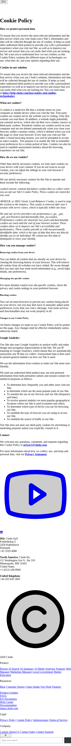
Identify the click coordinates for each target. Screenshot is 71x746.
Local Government (43, 671)
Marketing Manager (21, 671)
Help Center (6, 702)
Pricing (4, 668)
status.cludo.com (9, 708)
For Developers (8, 698)
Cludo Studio (32, 686)
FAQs (3, 695)
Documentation (8, 705)
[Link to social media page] (35, 529)
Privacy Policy (8, 720)
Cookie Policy (24, 720)
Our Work (46, 686)
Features (60, 668)
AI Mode (39, 668)
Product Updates (9, 692)
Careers (4, 731)
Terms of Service (58, 720)
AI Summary (27, 668)
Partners (56, 686)
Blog (2, 686)
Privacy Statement (36, 454)
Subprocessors (40, 720)
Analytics (50, 668)
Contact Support (44, 731)
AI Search (13, 668)
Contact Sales (27, 731)
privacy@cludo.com (35, 444)
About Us (14, 731)
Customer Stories (15, 686)
